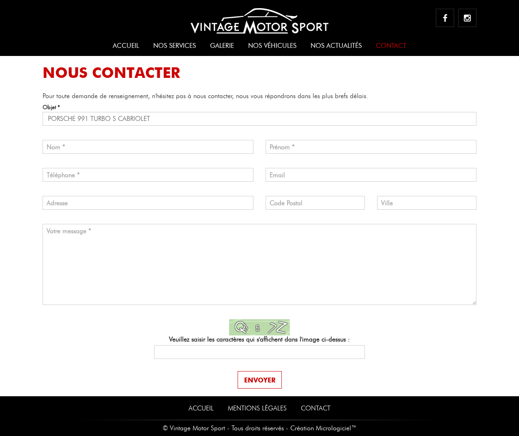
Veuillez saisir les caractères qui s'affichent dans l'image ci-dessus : (259, 339)
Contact (391, 45)
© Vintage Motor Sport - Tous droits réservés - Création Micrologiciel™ (259, 428)
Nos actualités (336, 45)
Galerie (222, 45)
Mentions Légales (257, 408)
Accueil (126, 45)
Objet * (51, 107)
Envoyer (259, 380)
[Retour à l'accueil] (259, 17)
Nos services (174, 45)
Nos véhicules (272, 45)
